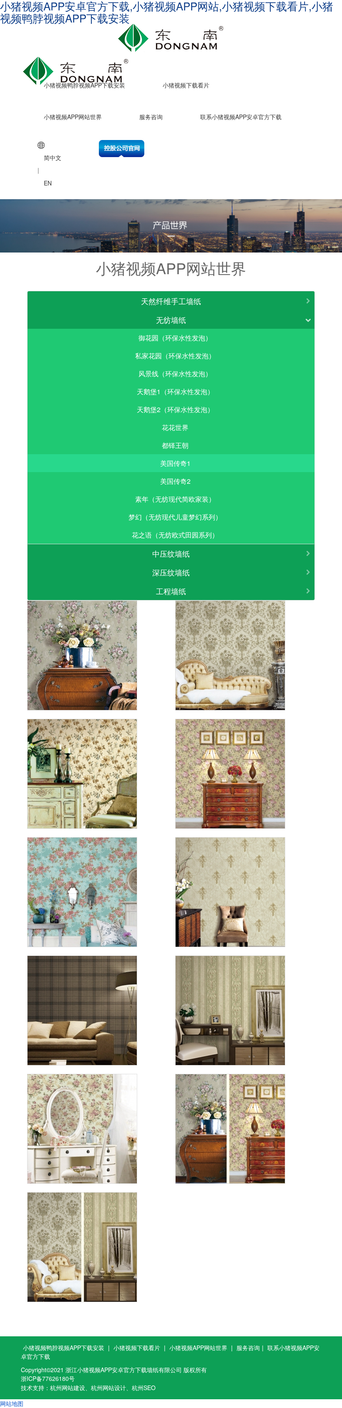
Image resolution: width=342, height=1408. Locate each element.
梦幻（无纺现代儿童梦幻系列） (175, 517)
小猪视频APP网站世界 (73, 117)
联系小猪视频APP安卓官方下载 (241, 117)
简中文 (52, 157)
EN (48, 183)
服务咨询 (151, 117)
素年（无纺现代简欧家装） (175, 499)
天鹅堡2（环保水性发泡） (175, 409)
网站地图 (11, 1403)
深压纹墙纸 (171, 572)
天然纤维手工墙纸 (171, 300)
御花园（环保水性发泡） (175, 338)
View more (82, 655)
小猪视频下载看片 (186, 85)
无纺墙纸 (171, 319)
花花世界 (175, 427)
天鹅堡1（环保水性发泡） (175, 391)
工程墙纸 (171, 590)
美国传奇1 (175, 463)
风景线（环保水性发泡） (175, 373)
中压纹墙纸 (171, 553)
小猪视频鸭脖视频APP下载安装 (84, 85)
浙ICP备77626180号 (48, 1378)
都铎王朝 (175, 445)
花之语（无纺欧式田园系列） (175, 535)
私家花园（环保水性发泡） (175, 355)
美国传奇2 (175, 481)
